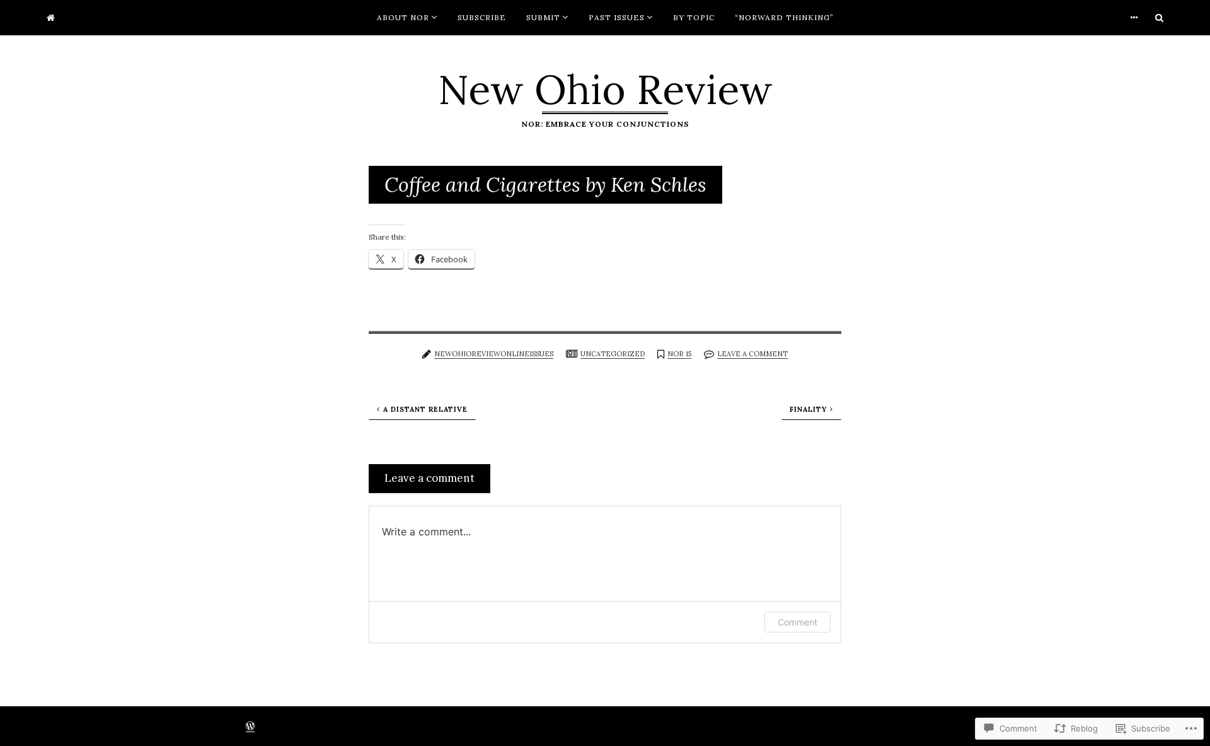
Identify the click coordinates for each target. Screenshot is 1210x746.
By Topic (694, 17)
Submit (543, 17)
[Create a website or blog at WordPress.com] (250, 727)
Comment (797, 622)
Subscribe (482, 17)
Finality (808, 409)
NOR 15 (679, 353)
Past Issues (617, 17)
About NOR (403, 17)
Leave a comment (752, 353)
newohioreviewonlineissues (493, 353)
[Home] (51, 17)
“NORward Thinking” (784, 17)
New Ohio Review (605, 89)
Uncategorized (612, 353)
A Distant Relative (425, 409)
